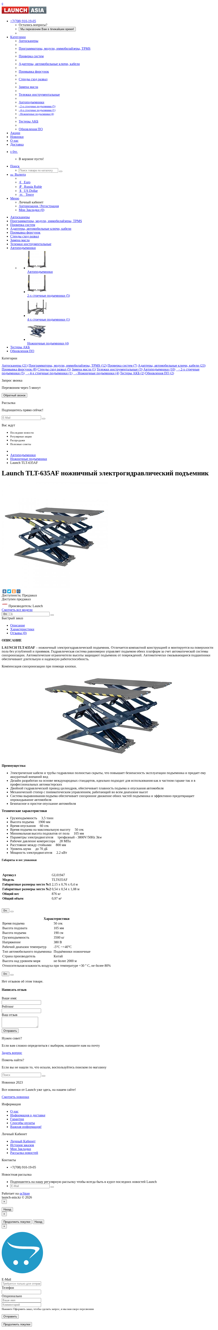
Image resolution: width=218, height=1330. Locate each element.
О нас (14, 140)
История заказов (22, 1145)
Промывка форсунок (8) (19, 369)
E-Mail (6, 1279)
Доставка (17, 144)
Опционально (12, 1296)
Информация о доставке (27, 1115)
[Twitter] (9, 591)
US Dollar (29, 190)
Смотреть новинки (15, 1097)
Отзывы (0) (18, 633)
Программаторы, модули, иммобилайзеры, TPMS (54, 48)
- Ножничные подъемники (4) (96, 373)
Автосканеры (28, 41)
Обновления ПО (31, 129)
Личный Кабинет (23, 1141)
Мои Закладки (20, 1149)
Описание (17, 625)
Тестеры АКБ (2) (132, 373)
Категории (18, 37)
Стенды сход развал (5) (54, 369)
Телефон (8, 1287)
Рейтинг (8, 1006)
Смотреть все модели (17, 610)
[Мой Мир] (18, 591)
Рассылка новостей (24, 1153)
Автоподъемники (31, 102)
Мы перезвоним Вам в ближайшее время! (47, 29)
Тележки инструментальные (39, 94)
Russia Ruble (31, 186)
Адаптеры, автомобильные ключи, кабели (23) (171, 365)
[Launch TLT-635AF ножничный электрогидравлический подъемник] (55, 587)
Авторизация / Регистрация (39, 206)
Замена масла (28, 87)
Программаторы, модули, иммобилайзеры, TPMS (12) (68, 365)
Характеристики (22, 629)
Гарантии (17, 1119)
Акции (15, 133)
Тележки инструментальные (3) (119, 369)
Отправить (10, 1030)
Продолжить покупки (16, 1221)
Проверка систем (31, 56)
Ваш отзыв (9, 1015)
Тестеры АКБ (28, 121)
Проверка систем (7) (122, 365)
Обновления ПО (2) (159, 373)
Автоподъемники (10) (159, 369)
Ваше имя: (9, 998)
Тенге (27, 194)
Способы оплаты (22, 1123)
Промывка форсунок (34, 71)
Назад (7, 1209)
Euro (25, 182)
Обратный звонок (14, 395)
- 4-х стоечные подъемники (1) (48, 373)
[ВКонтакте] (4, 591)
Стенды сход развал (33, 79)
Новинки (17, 137)
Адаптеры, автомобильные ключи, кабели (49, 64)
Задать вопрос (12, 1053)
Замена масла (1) (84, 369)
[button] (14, 151)
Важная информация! (26, 1127)
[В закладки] (52, 615)
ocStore (25, 1193)
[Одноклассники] (14, 591)
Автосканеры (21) (15, 365)
